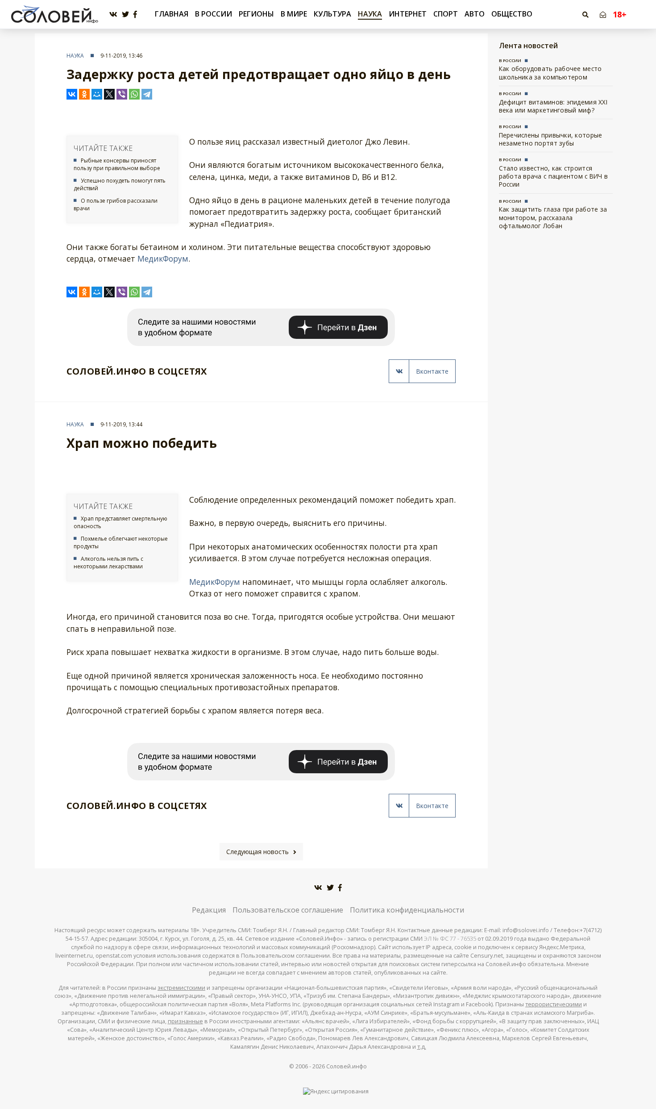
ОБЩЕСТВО (511, 14)
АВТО (475, 14)
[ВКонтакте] (71, 94)
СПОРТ (445, 14)
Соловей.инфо (346, 1066)
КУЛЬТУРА (332, 14)
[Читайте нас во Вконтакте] (113, 14)
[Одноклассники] (84, 94)
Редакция (209, 910)
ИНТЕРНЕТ (408, 14)
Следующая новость (257, 851)
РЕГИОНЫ (256, 14)
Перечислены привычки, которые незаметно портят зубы (550, 139)
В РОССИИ (213, 14)
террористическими (553, 1004)
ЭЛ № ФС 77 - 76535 (450, 938)
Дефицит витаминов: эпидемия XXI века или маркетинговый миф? (553, 106)
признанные (185, 1021)
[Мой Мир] (96, 94)
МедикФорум (162, 258)
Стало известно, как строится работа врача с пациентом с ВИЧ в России (553, 176)
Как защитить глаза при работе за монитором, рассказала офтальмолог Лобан (553, 217)
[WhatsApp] (134, 94)
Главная (171, 14)
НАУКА (370, 14)
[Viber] (121, 94)
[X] (109, 94)
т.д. (421, 1047)
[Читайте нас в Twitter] (125, 14)
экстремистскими (181, 988)
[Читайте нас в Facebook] (135, 14)
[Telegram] (146, 94)
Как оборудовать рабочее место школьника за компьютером (550, 72)
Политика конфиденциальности (407, 910)
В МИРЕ (294, 14)
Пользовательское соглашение (288, 910)
